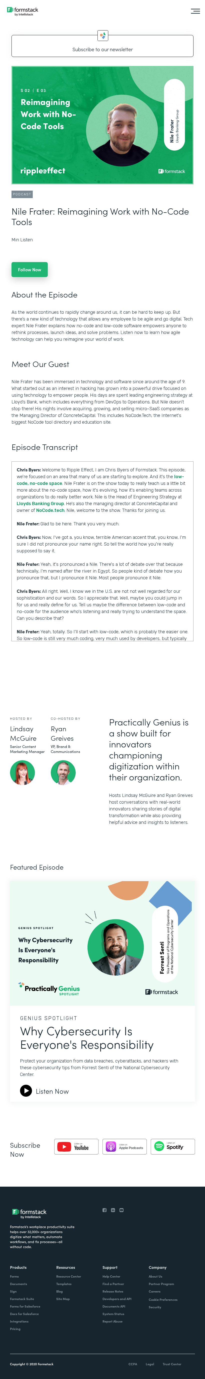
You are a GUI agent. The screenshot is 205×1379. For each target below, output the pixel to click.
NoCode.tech (50, 510)
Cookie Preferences (163, 1299)
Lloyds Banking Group (40, 503)
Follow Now (29, 269)
